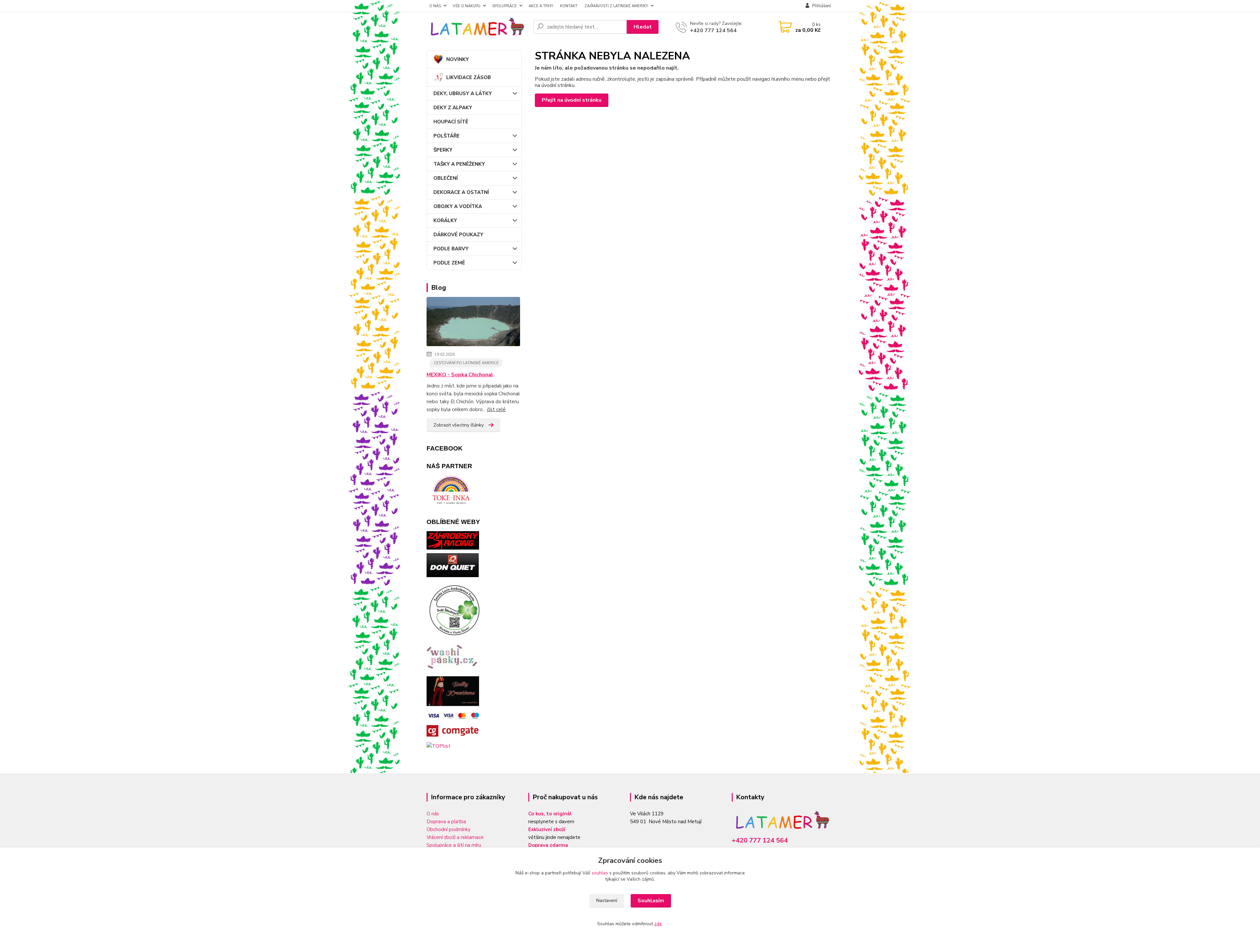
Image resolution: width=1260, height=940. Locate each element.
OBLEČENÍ (445, 178)
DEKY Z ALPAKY (452, 107)
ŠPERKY (442, 150)
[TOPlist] (439, 745)
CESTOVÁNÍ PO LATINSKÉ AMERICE (466, 363)
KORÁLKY (445, 220)
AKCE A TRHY (541, 6)
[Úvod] (477, 26)
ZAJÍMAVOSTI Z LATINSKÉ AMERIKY (616, 6)
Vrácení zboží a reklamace (455, 837)
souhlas (600, 873)
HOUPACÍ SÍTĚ (450, 121)
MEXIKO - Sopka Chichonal (460, 374)
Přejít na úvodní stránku (571, 100)
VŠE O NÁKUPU (466, 6)
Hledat (643, 27)
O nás (433, 813)
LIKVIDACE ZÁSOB (468, 77)
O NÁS (435, 6)
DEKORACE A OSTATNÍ (461, 192)
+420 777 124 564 (713, 30)
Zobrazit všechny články (458, 425)
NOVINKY (457, 59)
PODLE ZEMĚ (449, 263)
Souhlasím (651, 900)
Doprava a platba (446, 821)
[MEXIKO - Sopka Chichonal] (473, 322)
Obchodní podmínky (449, 829)
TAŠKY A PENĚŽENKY (459, 164)
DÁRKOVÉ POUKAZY (458, 234)
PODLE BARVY (451, 248)
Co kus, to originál (550, 813)
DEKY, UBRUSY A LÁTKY (462, 93)
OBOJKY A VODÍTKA (457, 206)
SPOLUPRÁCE (504, 6)
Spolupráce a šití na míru (454, 845)
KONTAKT (569, 6)
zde (658, 924)
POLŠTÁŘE (446, 136)
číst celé (496, 409)
